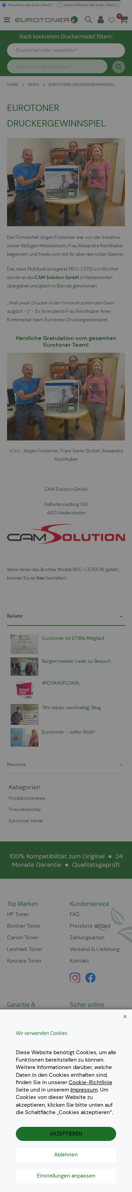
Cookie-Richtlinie (90, 1082)
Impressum (84, 1089)
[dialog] (66, 596)
